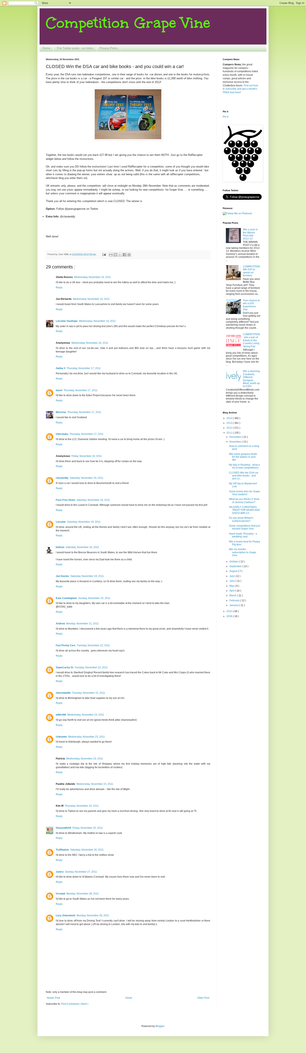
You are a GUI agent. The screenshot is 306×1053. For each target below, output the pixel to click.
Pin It (225, 116)
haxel (59, 390)
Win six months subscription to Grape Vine (242, 552)
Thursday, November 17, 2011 (84, 368)
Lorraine (61, 521)
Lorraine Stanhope (67, 321)
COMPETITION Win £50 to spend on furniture (251, 271)
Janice (60, 871)
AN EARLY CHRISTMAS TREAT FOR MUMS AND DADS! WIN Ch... (244, 510)
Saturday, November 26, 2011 (87, 849)
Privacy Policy (109, 48)
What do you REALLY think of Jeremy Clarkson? (244, 501)
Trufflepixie (62, 849)
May (232, 585)
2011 (229, 432)
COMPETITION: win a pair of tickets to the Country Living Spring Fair (251, 340)
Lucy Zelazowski (65, 915)
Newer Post (53, 997)
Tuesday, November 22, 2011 (93, 645)
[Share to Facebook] (124, 255)
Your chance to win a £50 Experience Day (251, 305)
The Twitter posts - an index (75, 48)
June (232, 580)
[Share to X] (120, 255)
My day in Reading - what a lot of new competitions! (244, 466)
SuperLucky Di (64, 667)
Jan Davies (62, 576)
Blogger (159, 1026)
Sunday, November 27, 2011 (81, 871)
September (236, 566)
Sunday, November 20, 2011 (94, 598)
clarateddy (62, 477)
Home (46, 48)
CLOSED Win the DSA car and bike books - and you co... (243, 475)
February (234, 600)
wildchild (61, 714)
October (234, 561)
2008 (229, 616)
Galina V (61, 368)
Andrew (60, 623)
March (233, 595)
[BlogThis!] (115, 255)
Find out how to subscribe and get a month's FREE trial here (240, 89)
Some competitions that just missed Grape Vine (244, 527)
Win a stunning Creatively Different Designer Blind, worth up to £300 (251, 379)
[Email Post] (104, 254)
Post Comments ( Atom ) (74, 1003)
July (232, 576)
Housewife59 (63, 827)
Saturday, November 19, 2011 (86, 477)
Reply (59, 287)
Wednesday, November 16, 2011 (92, 277)
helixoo (60, 547)
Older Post (203, 997)
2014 (229, 418)
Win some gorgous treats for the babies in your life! (243, 457)
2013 (229, 423)
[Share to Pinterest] (129, 255)
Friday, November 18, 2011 (86, 456)
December (235, 436)
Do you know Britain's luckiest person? (241, 519)
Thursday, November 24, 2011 (82, 805)
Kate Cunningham (66, 598)
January (234, 605)
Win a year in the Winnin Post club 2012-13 (250, 234)
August (233, 571)
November (235, 441)
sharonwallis (63, 692)
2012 (229, 427)
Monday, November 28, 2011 (82, 893)
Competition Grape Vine (128, 23)
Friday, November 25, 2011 (87, 827)
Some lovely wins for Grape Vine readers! (244, 493)
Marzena (61, 412)
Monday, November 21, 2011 (82, 623)
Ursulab (60, 893)
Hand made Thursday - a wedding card (243, 535)
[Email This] (111, 255)
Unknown (61, 736)
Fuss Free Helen (65, 500)
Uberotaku (62, 434)
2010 (229, 611)
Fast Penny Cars (66, 645)
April (232, 590)
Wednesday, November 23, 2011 (85, 714)
